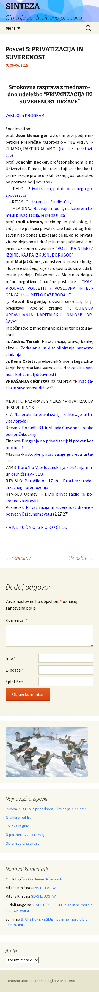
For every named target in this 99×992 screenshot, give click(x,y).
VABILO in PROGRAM (25, 115)
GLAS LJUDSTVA (43, 887)
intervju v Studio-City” (52, 201)
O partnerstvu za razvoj (25, 834)
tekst (65, 148)
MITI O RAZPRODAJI (50, 294)
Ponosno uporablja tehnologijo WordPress (40, 980)
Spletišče (14, 681)
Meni (10, 28)
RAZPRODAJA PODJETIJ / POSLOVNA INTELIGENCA (50, 288)
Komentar (17, 620)
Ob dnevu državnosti (23, 843)
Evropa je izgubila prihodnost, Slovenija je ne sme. (47, 808)
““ (50, 314)
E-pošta (14, 670)
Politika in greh (18, 825)
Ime (11, 658)
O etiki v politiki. (19, 817)
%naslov (18, 557)
